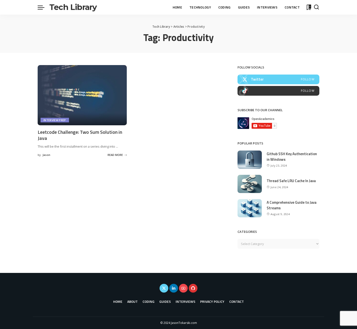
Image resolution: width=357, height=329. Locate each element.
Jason (46, 155)
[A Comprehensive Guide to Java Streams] (250, 208)
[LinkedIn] (173, 288)
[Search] (316, 7)
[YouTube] (183, 288)
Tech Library (73, 7)
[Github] (193, 288)
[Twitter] (278, 79)
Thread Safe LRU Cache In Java (291, 181)
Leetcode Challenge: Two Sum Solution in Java (80, 135)
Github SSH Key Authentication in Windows (292, 156)
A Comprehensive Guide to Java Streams (291, 205)
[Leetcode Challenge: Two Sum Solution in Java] (82, 95)
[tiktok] (278, 91)
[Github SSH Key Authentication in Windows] (250, 160)
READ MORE (115, 155)
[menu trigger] (43, 7)
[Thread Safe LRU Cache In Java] (250, 184)
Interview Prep (54, 120)
